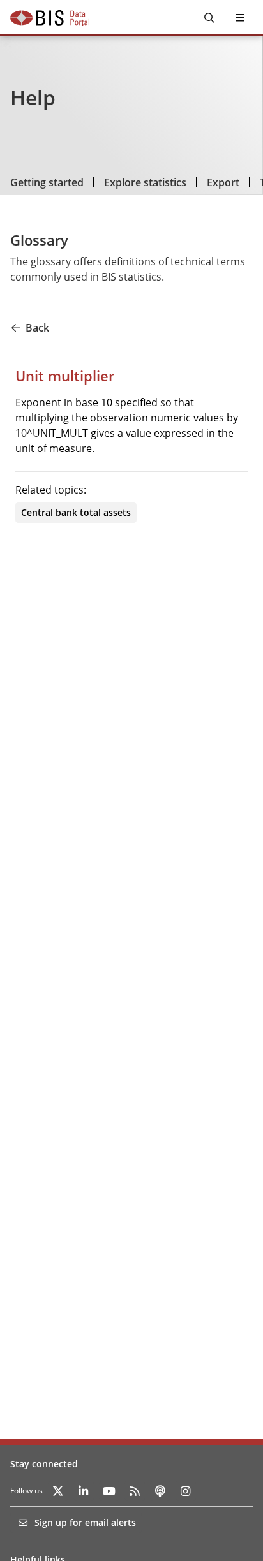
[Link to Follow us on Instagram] (186, 1491)
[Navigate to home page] (49, 18)
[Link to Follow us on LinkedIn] (83, 1491)
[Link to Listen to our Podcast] (160, 1491)
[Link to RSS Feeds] (134, 1491)
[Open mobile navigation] (240, 18)
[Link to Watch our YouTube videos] (109, 1491)
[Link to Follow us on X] (58, 1491)
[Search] (209, 18)
